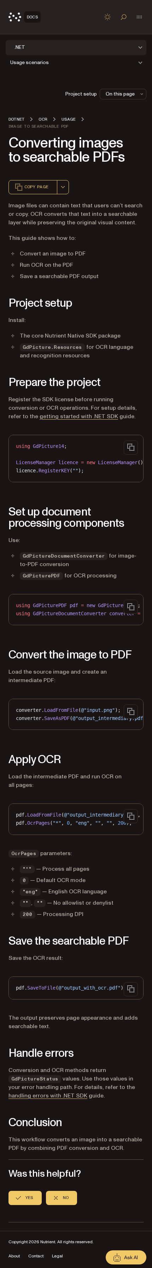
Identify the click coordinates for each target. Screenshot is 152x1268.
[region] (76, 458)
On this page (120, 94)
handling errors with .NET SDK (47, 1096)
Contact (35, 1256)
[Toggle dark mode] (107, 17)
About (14, 1256)
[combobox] (63, 187)
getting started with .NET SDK (79, 416)
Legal (57, 1256)
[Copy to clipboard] (131, 447)
